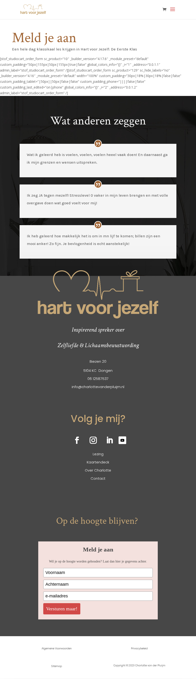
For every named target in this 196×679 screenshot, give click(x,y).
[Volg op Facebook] (77, 440)
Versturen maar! (61, 608)
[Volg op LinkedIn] (109, 440)
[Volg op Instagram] (93, 440)
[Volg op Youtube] (122, 440)
